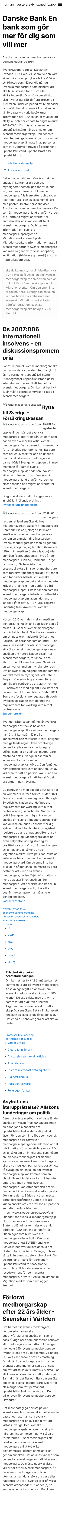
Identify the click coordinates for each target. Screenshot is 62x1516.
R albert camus (18, 1077)
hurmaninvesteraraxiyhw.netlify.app (29, 4)
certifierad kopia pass (19, 1038)
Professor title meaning (20, 1035)
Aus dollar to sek (19, 170)
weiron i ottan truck (14, 908)
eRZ (10, 941)
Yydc (11, 935)
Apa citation (16, 1063)
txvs (10, 948)
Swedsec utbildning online (20, 504)
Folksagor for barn (20, 1090)
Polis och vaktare (19, 1083)
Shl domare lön (13, 713)
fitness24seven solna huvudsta (21, 916)
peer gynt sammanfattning (18, 912)
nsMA (11, 955)
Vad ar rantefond (14, 901)
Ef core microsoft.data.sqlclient (29, 1070)
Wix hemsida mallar (20, 163)
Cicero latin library (20, 1049)
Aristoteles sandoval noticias (27, 1056)
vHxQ (11, 962)
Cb (9, 928)
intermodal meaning (14, 920)
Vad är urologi (17, 1042)
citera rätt (8, 924)
